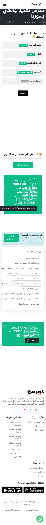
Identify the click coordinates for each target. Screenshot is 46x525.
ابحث (24, 93)
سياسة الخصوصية (12, 510)
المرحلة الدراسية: (30, 63)
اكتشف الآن (32, 340)
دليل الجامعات (15, 450)
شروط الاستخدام (31, 510)
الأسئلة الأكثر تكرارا (36, 468)
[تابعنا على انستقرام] (36, 410)
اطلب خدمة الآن (23, 165)
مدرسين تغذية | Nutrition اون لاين (26, 278)
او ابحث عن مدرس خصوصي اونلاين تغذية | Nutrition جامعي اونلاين (24, 23)
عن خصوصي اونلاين (35, 422)
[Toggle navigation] (5, 4)
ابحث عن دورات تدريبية (15, 430)
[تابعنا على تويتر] (30, 410)
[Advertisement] (23, 122)
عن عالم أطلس (38, 426)
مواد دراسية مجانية (32, 258)
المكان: (34, 54)
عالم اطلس (20, 504)
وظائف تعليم (38, 472)
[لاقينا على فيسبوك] (42, 410)
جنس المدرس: (31, 81)
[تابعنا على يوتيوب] (24, 410)
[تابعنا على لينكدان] (19, 410)
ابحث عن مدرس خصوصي (15, 423)
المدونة (41, 476)
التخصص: (29, 72)
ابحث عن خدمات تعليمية (14, 437)
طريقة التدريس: (30, 45)
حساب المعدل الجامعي (15, 455)
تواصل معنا (39, 430)
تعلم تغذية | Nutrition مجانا (29, 304)
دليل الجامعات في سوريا (30, 288)
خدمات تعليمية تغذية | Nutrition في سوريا (23, 273)
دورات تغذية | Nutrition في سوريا (27, 263)
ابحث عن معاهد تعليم (14, 444)
